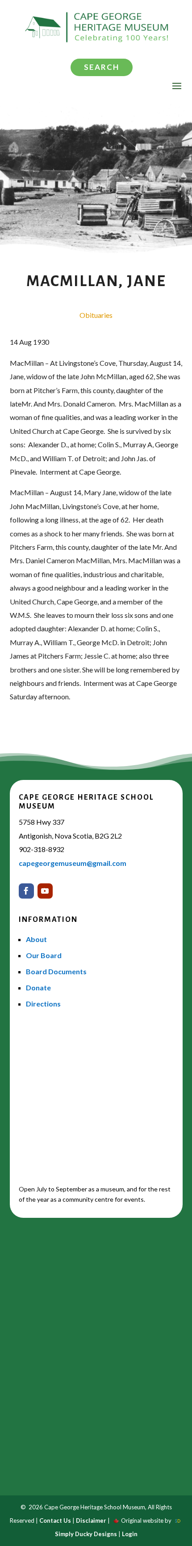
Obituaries (96, 315)
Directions (43, 1003)
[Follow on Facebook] (26, 891)
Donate (38, 987)
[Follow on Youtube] (45, 891)
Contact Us (55, 1520)
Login (130, 1533)
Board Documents (56, 971)
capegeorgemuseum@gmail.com (72, 863)
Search (101, 67)
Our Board (44, 955)
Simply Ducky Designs (86, 1533)
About (36, 939)
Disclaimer (91, 1520)
